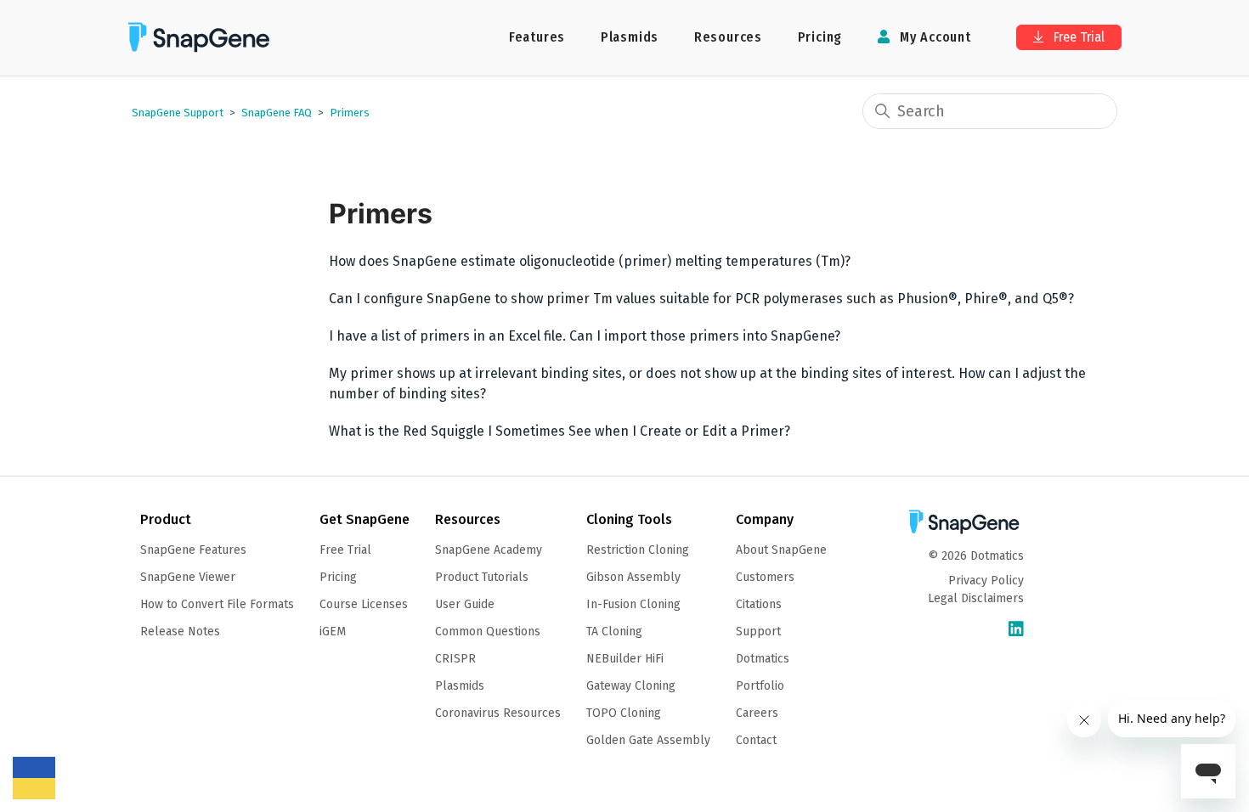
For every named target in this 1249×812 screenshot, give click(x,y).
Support (758, 631)
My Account (933, 37)
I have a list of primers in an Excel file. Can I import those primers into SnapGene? (584, 336)
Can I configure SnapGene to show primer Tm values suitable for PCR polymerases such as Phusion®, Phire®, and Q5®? (701, 298)
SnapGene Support (177, 112)
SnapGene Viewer (187, 577)
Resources (728, 37)
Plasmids (629, 37)
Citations (759, 604)
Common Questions (487, 631)
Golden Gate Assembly (648, 740)
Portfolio (760, 686)
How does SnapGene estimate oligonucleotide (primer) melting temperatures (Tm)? (590, 261)
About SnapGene (781, 550)
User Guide (465, 604)
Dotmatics (762, 658)
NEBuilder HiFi (625, 658)
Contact (756, 740)
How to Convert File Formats (217, 604)
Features (537, 37)
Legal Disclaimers (976, 598)
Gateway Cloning (630, 686)
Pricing (820, 37)
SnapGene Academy (488, 550)
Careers (757, 713)
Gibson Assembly (633, 577)
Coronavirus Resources (498, 713)
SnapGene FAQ (276, 112)
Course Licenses (363, 604)
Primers (350, 112)
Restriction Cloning (637, 550)
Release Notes (180, 631)
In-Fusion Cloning (633, 604)
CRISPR (455, 658)
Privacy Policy (986, 580)
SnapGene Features (193, 550)
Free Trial (1077, 37)
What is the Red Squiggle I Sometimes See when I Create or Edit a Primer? (559, 431)
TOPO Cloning (623, 713)
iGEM (332, 631)
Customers (765, 577)
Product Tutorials (481, 577)
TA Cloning (614, 631)
